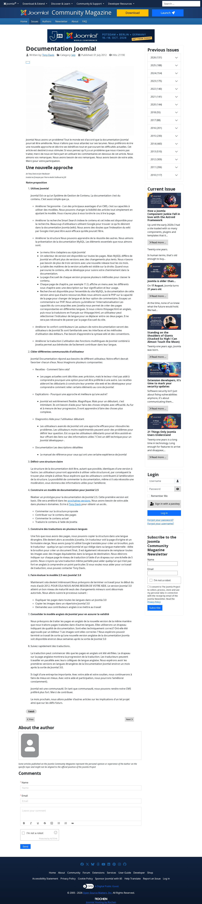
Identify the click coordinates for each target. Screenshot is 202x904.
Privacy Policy (154, 601)
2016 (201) (156, 128)
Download (133, 13)
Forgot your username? (160, 523)
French (31, 711)
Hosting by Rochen (101, 902)
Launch (166, 13)
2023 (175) (156, 81)
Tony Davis (75, 504)
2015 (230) (156, 135)
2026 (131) (156, 57)
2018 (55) (156, 112)
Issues (34, 21)
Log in (164, 513)
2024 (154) (156, 73)
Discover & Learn (61, 3)
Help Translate (133, 878)
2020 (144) (156, 104)
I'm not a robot (162, 580)
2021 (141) (156, 96)
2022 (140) (156, 88)
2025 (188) (156, 65)
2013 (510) (156, 151)
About (75, 21)
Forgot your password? (160, 520)
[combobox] (181, 4)
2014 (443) (156, 143)
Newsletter (61, 21)
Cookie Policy (85, 878)
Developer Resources (120, 3)
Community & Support (89, 3)
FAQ (84, 21)
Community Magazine (80, 12)
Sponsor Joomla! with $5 (108, 878)
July (73, 55)
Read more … (158, 242)
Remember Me (159, 496)
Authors (46, 21)
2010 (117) (156, 175)
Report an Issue (152, 878)
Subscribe (154, 607)
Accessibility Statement (45, 878)
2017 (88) (156, 120)
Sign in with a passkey (167, 503)
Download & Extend (34, 3)
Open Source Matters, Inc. (97, 892)
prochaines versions (79, 500)
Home (23, 21)
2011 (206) (156, 167)
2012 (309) (156, 159)
